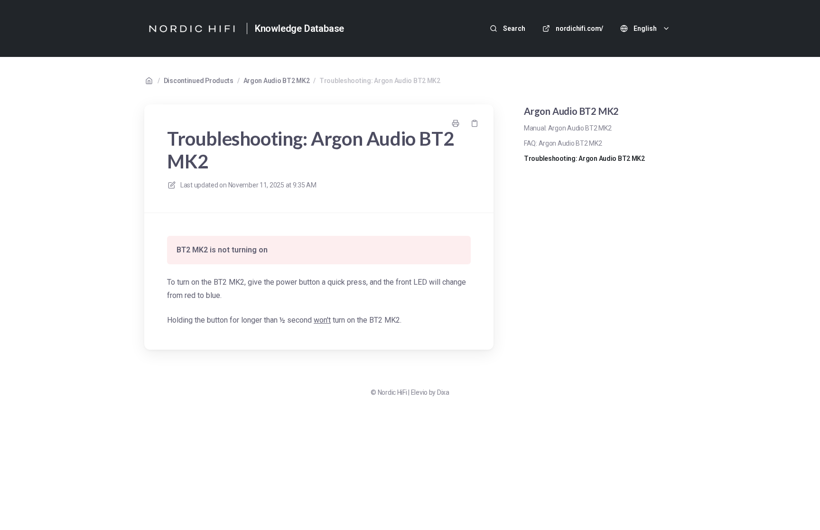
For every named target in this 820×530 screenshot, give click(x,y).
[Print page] (455, 123)
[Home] (191, 28)
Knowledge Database (299, 28)
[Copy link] (474, 123)
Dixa (443, 392)
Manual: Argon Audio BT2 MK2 (567, 128)
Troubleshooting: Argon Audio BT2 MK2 (379, 80)
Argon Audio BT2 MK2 (276, 80)
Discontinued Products (198, 80)
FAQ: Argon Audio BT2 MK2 (563, 143)
